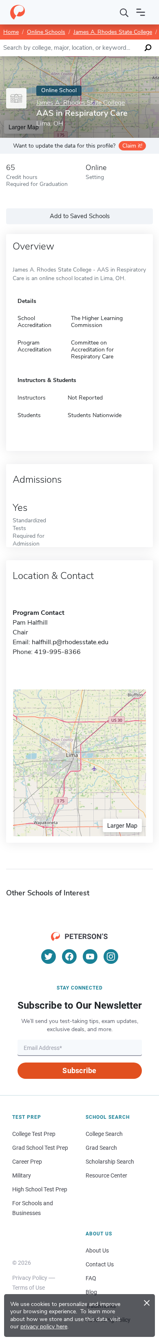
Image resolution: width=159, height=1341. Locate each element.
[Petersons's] (17, 12)
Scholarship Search (110, 1161)
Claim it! (132, 146)
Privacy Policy (29, 1278)
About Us (97, 1250)
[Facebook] (69, 956)
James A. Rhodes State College (112, 32)
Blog (91, 1292)
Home (11, 32)
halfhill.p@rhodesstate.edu (70, 642)
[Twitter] (48, 956)
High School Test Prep (39, 1189)
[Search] (124, 12)
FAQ (91, 1278)
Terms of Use (28, 1287)
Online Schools (46, 32)
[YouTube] (90, 956)
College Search (104, 1134)
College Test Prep (33, 1134)
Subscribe (79, 1070)
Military (21, 1175)
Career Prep (27, 1161)
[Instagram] (111, 956)
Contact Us (100, 1264)
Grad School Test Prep (40, 1147)
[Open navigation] (140, 12)
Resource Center (106, 1175)
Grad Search (101, 1147)
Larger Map (122, 825)
